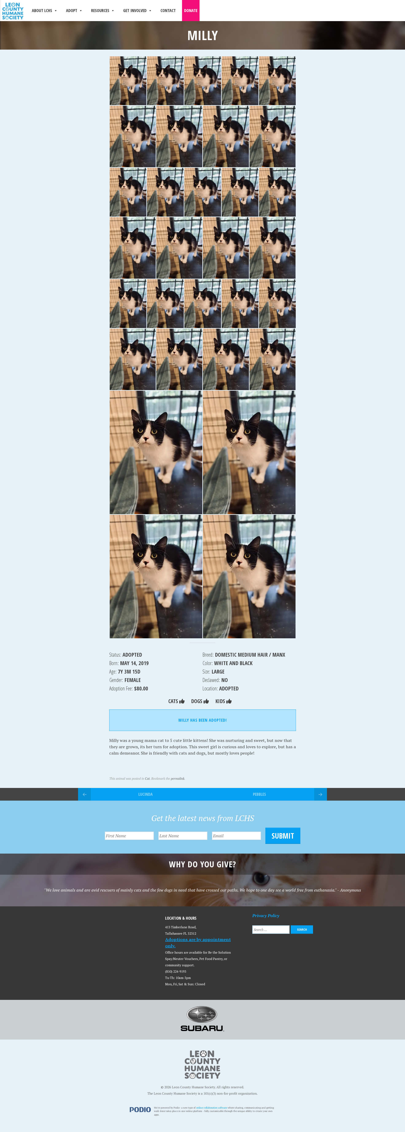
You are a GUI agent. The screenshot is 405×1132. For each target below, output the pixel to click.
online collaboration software (212, 1107)
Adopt (71, 10)
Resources (100, 10)
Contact (168, 10)
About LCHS (42, 10)
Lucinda (145, 794)
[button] (128, 81)
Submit (283, 836)
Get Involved (135, 10)
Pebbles (259, 794)
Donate (190, 10)
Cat (147, 778)
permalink (177, 778)
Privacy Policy (265, 915)
